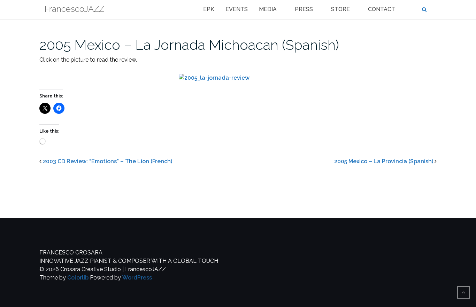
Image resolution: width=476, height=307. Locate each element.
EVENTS (236, 9)
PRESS (304, 9)
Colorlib (78, 277)
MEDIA (268, 9)
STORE (340, 9)
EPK (208, 9)
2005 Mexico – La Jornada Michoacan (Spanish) (189, 45)
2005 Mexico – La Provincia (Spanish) (383, 161)
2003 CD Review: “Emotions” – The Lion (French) (107, 161)
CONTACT (381, 9)
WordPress (137, 277)
